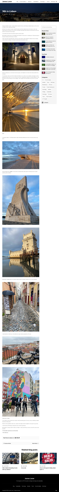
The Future (50, 94)
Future (48, 82)
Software (49, 89)
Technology (42, 1)
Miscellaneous (44, 84)
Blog (17, 1)
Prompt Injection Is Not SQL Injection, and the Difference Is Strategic (51, 42)
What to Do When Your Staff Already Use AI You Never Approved (50, 46)
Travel (48, 1)
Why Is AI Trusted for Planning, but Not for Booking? (49, 38)
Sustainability (35, 1)
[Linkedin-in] (56, 490)
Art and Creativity (23, 1)
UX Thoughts (44, 98)
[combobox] (49, 27)
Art (42, 79)
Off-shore (50, 84)
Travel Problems (49, 96)
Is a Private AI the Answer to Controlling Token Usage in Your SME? (51, 50)
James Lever (7, 1)
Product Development (50, 87)
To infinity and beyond (50, 57)
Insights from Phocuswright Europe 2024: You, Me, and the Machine (51, 69)
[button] (15, 437)
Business (29, 1)
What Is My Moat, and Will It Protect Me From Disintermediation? (51, 34)
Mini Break (53, 1)
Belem (11, 171)
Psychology (44, 89)
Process (43, 87)
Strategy (43, 91)
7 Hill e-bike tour (5, 432)
